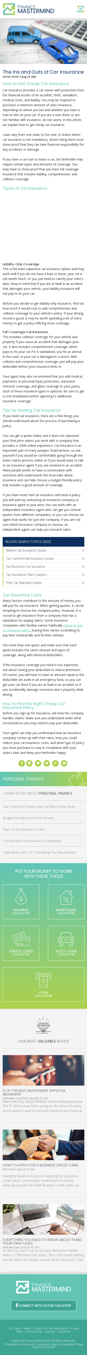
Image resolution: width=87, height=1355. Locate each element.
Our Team (14, 1328)
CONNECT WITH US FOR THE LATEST (44, 1305)
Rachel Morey (11, 76)
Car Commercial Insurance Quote (30, 558)
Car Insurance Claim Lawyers (26, 574)
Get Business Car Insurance (25, 566)
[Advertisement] (43, 227)
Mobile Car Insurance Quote (26, 550)
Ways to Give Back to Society (23, 829)
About (27, 1328)
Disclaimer (64, 1331)
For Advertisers (58, 1328)
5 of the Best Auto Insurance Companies (32, 841)
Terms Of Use (34, 1331)
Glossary (50, 1331)
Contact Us (40, 1328)
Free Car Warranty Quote (24, 583)
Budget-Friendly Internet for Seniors (28, 818)
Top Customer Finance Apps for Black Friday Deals (39, 806)
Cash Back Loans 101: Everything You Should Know (39, 852)
